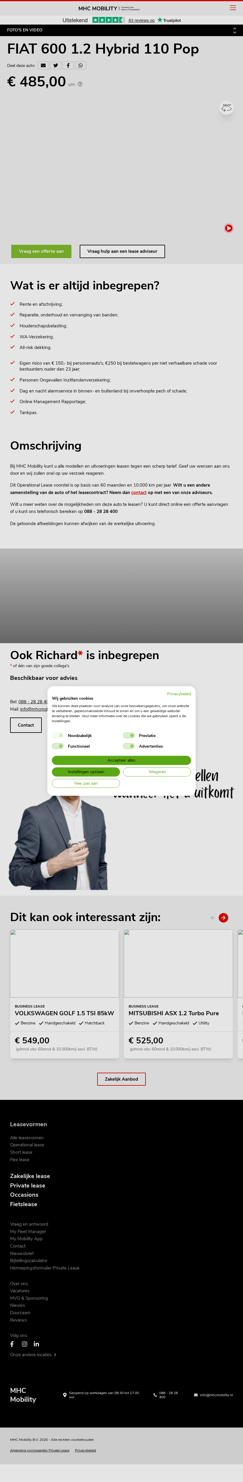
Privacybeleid (179, 693)
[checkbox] (58, 735)
